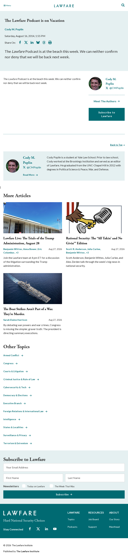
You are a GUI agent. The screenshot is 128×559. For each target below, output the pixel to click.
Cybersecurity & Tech (15, 387)
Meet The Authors (105, 101)
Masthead (114, 526)
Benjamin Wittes (12, 249)
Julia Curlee (94, 249)
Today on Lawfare (36, 486)
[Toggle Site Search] (123, 5)
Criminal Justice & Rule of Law (20, 379)
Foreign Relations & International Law (24, 411)
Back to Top (116, 145)
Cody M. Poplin (14, 29)
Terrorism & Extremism (16, 443)
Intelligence (10, 419)
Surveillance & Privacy (16, 435)
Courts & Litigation (14, 371)
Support (92, 526)
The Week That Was (64, 486)
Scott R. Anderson (76, 249)
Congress (9, 363)
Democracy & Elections (16, 395)
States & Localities (14, 427)
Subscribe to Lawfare (106, 114)
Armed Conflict (12, 355)
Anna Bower (30, 249)
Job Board (93, 519)
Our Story (114, 519)
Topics (71, 519)
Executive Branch (13, 403)
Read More (28, 175)
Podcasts (72, 526)
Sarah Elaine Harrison (15, 319)
